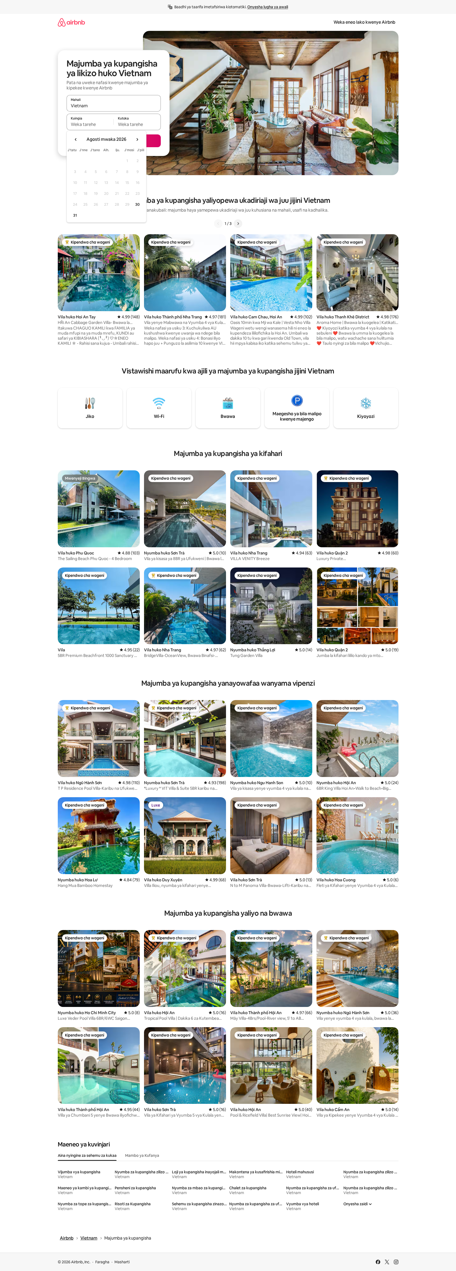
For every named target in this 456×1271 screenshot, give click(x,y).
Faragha (102, 1262)
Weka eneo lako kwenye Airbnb (364, 22)
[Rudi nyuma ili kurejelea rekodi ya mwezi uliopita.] (75, 139)
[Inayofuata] (238, 223)
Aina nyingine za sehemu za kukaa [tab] (87, 1155)
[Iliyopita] (218, 223)
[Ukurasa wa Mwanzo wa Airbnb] (71, 22)
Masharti (122, 1262)
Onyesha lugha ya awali (267, 7)
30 (137, 204)
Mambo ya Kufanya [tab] (142, 1155)
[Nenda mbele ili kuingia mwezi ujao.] (137, 139)
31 (75, 215)
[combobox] (114, 105)
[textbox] (90, 124)
